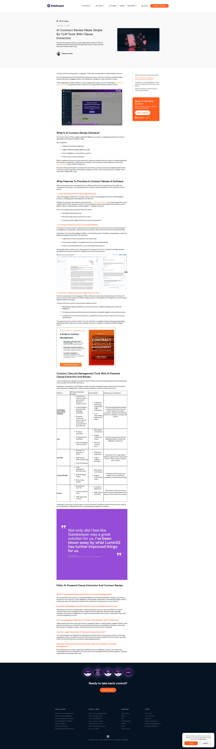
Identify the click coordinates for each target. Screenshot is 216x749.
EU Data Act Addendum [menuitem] (151, 726)
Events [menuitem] (123, 726)
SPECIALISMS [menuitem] (60, 709)
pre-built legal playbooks (99, 202)
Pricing (122, 6)
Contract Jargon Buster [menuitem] (95, 718)
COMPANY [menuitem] (125, 709)
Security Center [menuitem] (125, 728)
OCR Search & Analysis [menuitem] (61, 726)
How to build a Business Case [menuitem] (97, 726)
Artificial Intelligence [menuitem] (61, 723)
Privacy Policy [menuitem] (148, 713)
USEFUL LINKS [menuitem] (94, 709)
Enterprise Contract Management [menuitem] (64, 728)
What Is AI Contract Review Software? (147, 75)
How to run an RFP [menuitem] (94, 728)
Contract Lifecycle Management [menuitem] (64, 713)
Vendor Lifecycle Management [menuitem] (63, 716)
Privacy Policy (202, 739)
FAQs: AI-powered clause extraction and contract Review (146, 89)
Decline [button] (205, 743)
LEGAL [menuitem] (147, 709)
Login (145, 6)
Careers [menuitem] (123, 716)
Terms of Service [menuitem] (149, 716)
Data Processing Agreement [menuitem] (153, 723)
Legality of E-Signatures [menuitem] (151, 721)
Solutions (85, 6)
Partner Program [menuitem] (125, 721)
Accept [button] (191, 743)
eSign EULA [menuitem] (148, 718)
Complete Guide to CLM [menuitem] (95, 723)
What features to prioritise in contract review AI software (144, 78)
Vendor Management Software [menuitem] (64, 721)
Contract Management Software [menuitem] (64, 718)
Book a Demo (142, 113)
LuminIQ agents (62, 164)
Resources (131, 6)
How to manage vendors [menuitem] (96, 716)
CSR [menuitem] (122, 718)
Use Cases (99, 6)
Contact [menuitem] (123, 723)
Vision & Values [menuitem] (125, 713)
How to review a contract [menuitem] (96, 721)
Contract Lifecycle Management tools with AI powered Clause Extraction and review (147, 84)
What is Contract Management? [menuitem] (98, 713)
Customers (113, 6)
